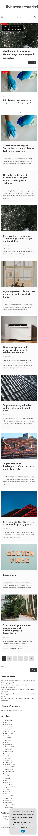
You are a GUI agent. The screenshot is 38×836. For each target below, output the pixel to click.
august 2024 (9, 751)
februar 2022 (9, 796)
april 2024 (8, 758)
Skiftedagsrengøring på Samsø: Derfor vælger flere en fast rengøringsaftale (18, 54)
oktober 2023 (9, 769)
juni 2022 (7, 789)
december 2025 (10, 731)
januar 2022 (8, 798)
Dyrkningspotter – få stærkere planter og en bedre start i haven (19, 294)
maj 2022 (8, 791)
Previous (30, 62)
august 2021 (9, 807)
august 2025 (9, 733)
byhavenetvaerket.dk (14, 29)
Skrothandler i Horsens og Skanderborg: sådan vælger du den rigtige (17, 238)
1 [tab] (17, 112)
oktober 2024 (9, 749)
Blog (5, 26)
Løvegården (9, 575)
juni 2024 (7, 756)
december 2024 (10, 747)
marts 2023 (8, 782)
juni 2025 (7, 736)
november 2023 (10, 767)
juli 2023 (7, 773)
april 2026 (8, 722)
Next (34, 62)
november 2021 (10, 800)
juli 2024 (7, 753)
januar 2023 (8, 785)
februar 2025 (9, 742)
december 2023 (10, 765)
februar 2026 (9, 727)
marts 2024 (8, 760)
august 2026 (9, 720)
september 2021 (10, 805)
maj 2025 (8, 738)
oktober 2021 (9, 802)
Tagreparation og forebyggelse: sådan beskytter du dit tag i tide (19, 466)
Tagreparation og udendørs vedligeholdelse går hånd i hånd (17, 408)
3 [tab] (20, 112)
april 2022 (8, 794)
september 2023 (10, 771)
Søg (2, 666)
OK (23, 831)
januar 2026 (8, 729)
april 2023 (8, 780)
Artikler (7, 817)
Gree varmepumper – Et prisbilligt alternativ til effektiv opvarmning (16, 350)
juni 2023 (7, 776)
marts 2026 (8, 724)
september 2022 (10, 787)
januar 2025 (8, 744)
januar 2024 (8, 762)
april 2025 (8, 740)
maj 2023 (8, 778)
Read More (11, 62)
